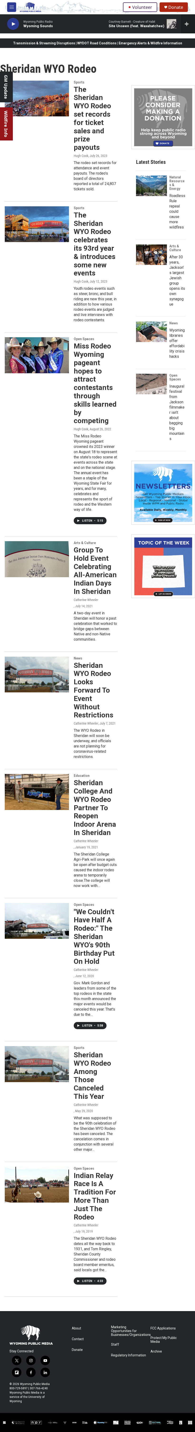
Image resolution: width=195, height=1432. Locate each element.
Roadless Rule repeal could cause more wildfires (177, 211)
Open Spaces (84, 339)
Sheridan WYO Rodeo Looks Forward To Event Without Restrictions (93, 690)
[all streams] (188, 23)
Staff (115, 1344)
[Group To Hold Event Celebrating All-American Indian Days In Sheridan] (37, 559)
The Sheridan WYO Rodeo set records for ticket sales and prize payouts (92, 118)
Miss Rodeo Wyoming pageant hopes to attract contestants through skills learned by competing (95, 383)
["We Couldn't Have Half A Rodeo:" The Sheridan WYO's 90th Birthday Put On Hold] (37, 921)
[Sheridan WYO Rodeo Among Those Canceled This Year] (37, 1064)
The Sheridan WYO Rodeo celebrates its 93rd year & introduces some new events (94, 244)
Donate (175, 7)
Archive (156, 1351)
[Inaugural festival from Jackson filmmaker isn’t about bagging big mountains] (151, 384)
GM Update (6, 87)
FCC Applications (163, 1328)
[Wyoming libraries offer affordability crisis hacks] (151, 332)
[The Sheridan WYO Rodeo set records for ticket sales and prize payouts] (37, 98)
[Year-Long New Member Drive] (163, 117)
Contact (78, 1339)
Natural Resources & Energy (177, 183)
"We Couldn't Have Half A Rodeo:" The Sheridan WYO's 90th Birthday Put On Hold (94, 937)
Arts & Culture (85, 543)
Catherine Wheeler (86, 600)
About (76, 1328)
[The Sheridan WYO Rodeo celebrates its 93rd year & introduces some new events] (37, 224)
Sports (79, 82)
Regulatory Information (128, 1355)
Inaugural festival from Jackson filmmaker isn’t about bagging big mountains (177, 412)
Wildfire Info (6, 124)
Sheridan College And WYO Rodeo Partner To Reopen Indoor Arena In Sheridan (95, 807)
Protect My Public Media (164, 1340)
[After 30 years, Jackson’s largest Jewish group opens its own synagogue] (151, 254)
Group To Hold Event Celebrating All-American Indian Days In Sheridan (95, 571)
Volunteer (142, 7)
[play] (13, 24)
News (78, 658)
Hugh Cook (81, 156)
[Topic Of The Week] (163, 566)
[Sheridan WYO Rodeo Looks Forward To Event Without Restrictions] (37, 674)
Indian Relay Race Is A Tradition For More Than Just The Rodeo (95, 1196)
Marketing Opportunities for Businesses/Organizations (128, 1331)
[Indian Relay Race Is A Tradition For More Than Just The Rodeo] (37, 1185)
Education (82, 776)
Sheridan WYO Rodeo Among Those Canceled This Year (92, 1075)
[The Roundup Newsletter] (163, 492)
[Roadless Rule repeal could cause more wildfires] (151, 186)
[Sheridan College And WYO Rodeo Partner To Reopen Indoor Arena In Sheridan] (37, 792)
